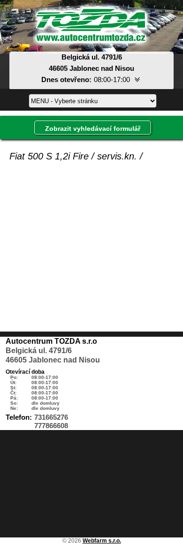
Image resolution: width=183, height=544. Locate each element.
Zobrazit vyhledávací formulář (92, 128)
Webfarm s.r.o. (102, 540)
